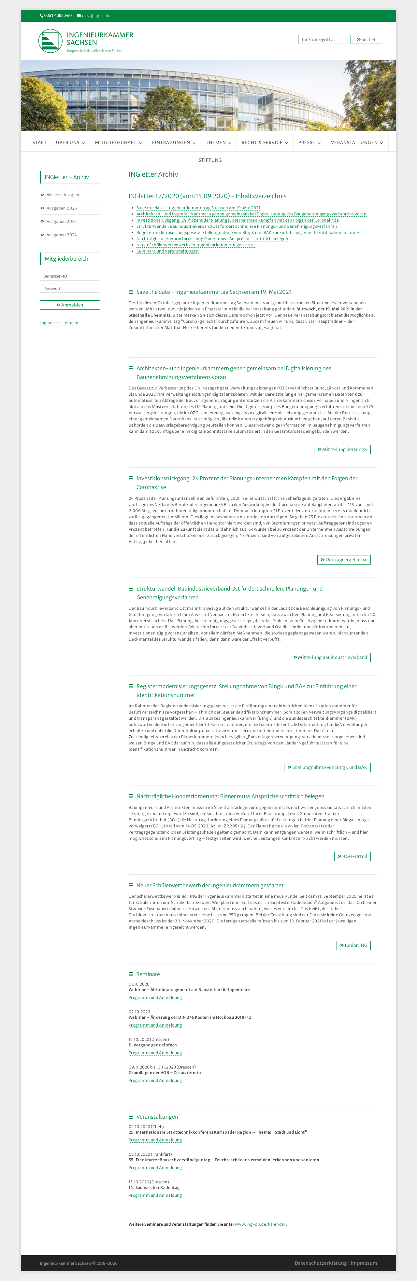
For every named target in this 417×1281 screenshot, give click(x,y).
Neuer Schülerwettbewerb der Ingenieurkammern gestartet (196, 244)
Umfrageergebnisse (346, 560)
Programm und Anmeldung (155, 997)
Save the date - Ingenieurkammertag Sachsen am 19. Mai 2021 (198, 207)
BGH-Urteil (354, 856)
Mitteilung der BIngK (344, 449)
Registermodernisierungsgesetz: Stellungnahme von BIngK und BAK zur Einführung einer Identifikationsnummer (249, 232)
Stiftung (210, 160)
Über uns (67, 143)
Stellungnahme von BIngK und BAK (329, 767)
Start (40, 143)
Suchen (369, 39)
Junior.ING (355, 945)
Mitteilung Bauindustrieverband (332, 657)
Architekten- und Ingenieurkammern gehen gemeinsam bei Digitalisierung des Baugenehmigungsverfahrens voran (252, 213)
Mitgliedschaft (116, 143)
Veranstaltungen (354, 143)
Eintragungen (171, 143)
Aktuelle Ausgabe (63, 194)
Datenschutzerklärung (321, 1263)
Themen (216, 143)
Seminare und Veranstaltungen (168, 251)
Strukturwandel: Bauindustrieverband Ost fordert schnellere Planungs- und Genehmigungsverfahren (237, 226)
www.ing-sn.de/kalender (260, 1224)
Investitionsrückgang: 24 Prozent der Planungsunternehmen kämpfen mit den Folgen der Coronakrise (238, 220)
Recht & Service (262, 143)
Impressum (364, 1263)
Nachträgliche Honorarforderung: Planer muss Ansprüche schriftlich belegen (212, 238)
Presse (306, 143)
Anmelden (72, 305)
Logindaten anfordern (60, 322)
